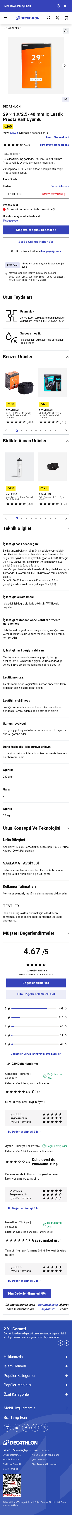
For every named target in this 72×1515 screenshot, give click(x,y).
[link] (36, 983)
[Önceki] (5, 430)
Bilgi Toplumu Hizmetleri (44, 1464)
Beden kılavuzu (60, 186)
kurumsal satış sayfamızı (48, 1307)
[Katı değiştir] (67, 297)
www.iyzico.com (41, 1450)
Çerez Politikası (39, 1459)
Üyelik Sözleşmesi (12, 1455)
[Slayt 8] (55, 430)
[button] (66, 31)
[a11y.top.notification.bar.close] (65, 6)
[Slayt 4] (36, 430)
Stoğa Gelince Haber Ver (36, 242)
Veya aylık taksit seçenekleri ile (26, 132)
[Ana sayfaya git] (27, 18)
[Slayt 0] (16, 430)
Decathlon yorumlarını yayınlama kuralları (36, 1053)
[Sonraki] (66, 430)
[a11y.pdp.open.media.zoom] (36, 65)
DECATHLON (11, 106)
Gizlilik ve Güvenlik (12, 1464)
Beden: (7, 186)
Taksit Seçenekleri (57, 137)
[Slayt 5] (40, 430)
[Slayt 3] (31, 430)
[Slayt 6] (45, 430)
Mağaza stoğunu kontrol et (36, 230)
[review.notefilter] (66, 1008)
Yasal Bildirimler (11, 1459)
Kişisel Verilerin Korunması (45, 1455)
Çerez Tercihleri (10, 1469)
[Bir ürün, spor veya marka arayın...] (48, 18)
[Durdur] (58, 6)
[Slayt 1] (21, 430)
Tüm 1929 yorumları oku (46, 144)
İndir (28, 5)
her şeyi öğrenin (51, 251)
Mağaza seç (10, 220)
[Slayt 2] (26, 430)
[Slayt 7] (50, 430)
